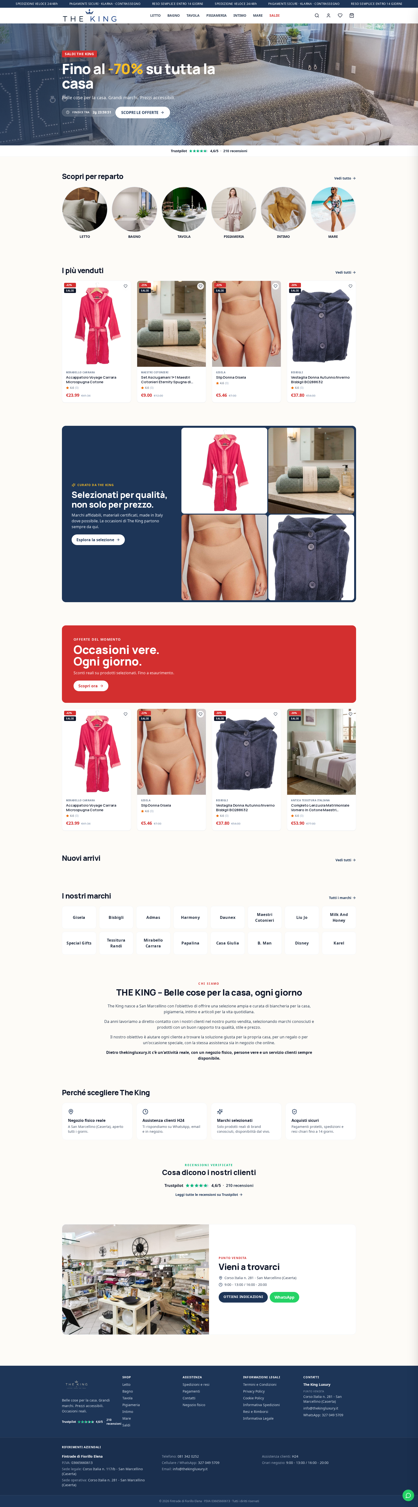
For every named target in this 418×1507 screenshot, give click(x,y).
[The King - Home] (89, 15)
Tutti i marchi (340, 897)
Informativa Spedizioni (261, 1404)
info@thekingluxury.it (320, 1408)
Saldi (126, 1425)
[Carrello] (351, 15)
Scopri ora (88, 686)
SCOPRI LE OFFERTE (139, 112)
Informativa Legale (258, 1418)
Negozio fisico (194, 1404)
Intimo (127, 1411)
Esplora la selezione (95, 539)
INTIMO (239, 15)
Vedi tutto (342, 178)
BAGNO (173, 15)
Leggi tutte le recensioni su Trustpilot (206, 1194)
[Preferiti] (340, 15)
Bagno (127, 1391)
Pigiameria (131, 1404)
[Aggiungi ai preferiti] (125, 286)
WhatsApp (284, 1297)
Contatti (189, 1398)
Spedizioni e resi (196, 1384)
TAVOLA (193, 15)
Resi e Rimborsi (255, 1411)
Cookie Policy (253, 1398)
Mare (126, 1418)
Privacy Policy (254, 1391)
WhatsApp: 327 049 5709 (323, 1415)
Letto (126, 1384)
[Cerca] (317, 15)
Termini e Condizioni (259, 1384)
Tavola (127, 1398)
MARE (258, 15)
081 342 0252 (188, 1456)
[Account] (328, 15)
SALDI (274, 15)
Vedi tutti (343, 272)
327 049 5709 (208, 1462)
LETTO (155, 15)
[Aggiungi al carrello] (124, 360)
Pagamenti (191, 1391)
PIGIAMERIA (216, 15)
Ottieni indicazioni (243, 1296)
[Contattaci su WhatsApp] (408, 1495)
